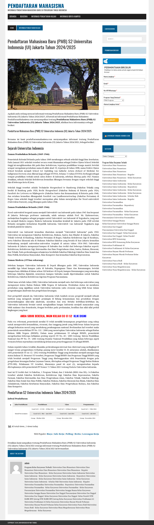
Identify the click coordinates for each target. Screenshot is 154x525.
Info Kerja (59, 434)
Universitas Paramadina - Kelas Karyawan (41, 487)
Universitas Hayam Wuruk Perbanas (74, 502)
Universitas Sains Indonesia (73, 473)
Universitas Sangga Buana (66, 490)
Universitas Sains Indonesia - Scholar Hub (42, 481)
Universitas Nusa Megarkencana (62, 507)
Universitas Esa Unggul (55, 493)
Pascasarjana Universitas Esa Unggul (81, 493)
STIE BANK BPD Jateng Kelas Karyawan (56, 499)
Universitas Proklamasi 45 (83, 499)
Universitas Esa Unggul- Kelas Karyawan (41, 496)
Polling (69, 434)
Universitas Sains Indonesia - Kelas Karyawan (71, 479)
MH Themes (33, 523)
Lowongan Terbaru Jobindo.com (118, 135)
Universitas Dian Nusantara (64, 467)
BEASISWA (24, 16)
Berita (78, 434)
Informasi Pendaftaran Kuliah (43, 16)
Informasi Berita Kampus (70, 16)
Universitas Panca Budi (77, 505)
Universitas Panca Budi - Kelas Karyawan (119, 263)
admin (27, 463)
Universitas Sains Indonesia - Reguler (74, 481)
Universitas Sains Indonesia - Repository (69, 476)
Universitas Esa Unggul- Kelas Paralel (73, 496)
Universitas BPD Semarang (113, 239)
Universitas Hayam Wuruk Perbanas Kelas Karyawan (46, 505)
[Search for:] (124, 39)
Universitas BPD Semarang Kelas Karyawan (121, 242)
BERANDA (13, 16)
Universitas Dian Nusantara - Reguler (72, 470)
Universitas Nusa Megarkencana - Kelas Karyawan (123, 269)
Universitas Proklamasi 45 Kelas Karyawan (42, 502)
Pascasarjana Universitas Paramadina (40, 490)
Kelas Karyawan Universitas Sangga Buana (120, 223)
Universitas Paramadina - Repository (59, 484)
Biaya (49, 434)
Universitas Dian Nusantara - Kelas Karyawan (43, 473)
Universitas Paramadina (34, 484)
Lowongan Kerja (90, 434)
